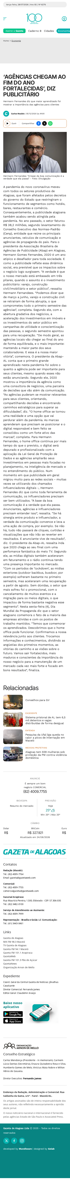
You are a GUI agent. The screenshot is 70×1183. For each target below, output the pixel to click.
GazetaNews (10, 963)
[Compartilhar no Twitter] (44, 123)
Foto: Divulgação (41, 178)
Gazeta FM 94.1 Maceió (15, 949)
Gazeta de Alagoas (13, 938)
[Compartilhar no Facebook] (38, 123)
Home (6, 41)
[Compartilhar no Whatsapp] (50, 123)
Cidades (49, 30)
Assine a (14, 31)
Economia (16, 41)
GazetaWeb (9, 956)
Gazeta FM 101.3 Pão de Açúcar (20, 960)
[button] (64, 18)
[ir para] (41, 1012)
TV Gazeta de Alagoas (15, 945)
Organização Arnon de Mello (18, 967)
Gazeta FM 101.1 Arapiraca (17, 952)
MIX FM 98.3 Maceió (14, 941)
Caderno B (34, 30)
